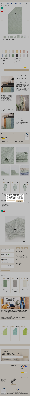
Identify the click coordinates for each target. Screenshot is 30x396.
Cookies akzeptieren (19, 201)
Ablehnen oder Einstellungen (11, 201)
